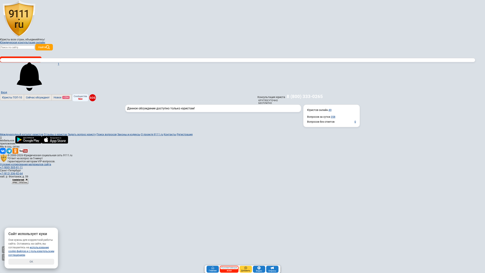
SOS (93, 98)
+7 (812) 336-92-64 (11, 173)
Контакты (170, 134)
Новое (61, 97)
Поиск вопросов (106, 134)
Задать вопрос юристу (82, 134)
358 (333, 116)
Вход (4, 92)
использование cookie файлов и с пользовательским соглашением (31, 251)
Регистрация (185, 134)
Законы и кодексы (128, 134)
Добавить (245, 270)
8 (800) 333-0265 (305, 96)
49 (330, 109)
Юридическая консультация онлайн (22, 42)
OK (31, 261)
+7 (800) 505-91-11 (11, 167)
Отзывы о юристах (55, 134)
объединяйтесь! (35, 39)
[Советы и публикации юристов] (19, 18)
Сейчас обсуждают (38, 97)
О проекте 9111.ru (152, 134)
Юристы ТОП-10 (12, 97)
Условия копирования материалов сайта (25, 164)
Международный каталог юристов (21, 134)
